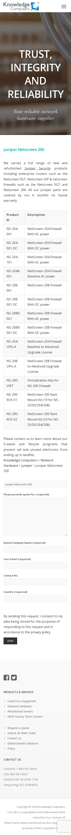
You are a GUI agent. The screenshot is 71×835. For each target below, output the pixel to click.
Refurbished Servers (20, 711)
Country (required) (15, 592)
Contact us (14, 738)
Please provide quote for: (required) (26, 494)
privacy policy (40, 632)
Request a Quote (18, 728)
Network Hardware (19, 706)
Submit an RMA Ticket (21, 733)
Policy (11, 748)
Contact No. (11, 575)
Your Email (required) (17, 559)
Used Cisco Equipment (21, 701)
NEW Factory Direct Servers (25, 716)
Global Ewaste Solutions (22, 743)
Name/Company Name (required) (25, 542)
